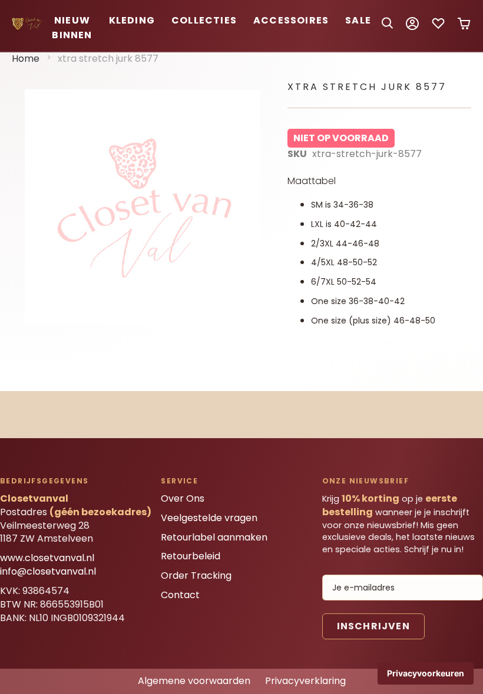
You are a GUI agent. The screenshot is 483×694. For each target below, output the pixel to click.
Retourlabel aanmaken (214, 537)
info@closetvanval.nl (48, 571)
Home (25, 58)
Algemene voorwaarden (194, 681)
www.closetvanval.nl (47, 558)
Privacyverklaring (305, 681)
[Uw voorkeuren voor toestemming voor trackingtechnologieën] (426, 673)
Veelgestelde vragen (209, 518)
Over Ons (182, 498)
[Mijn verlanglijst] (438, 27)
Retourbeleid (190, 556)
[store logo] (28, 27)
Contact (180, 595)
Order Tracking (196, 575)
